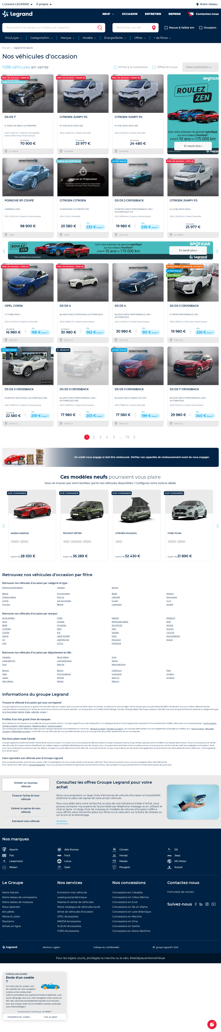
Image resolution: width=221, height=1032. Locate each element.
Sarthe (115, 661)
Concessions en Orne (125, 921)
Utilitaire (61, 587)
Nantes (60, 681)
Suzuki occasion (55, 726)
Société (169, 604)
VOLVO (169, 640)
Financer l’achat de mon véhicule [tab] (25, 797)
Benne (5, 593)
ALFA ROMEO (8, 618)
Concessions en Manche (127, 916)
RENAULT (170, 618)
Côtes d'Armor (8, 661)
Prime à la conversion (133, 67)
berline (21, 712)
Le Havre (170, 678)
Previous (170, 114)
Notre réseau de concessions (19, 897)
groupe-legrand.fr (37, 765)
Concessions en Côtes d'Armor (130, 897)
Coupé (115, 601)
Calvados (6, 657)
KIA (58, 632)
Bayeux (5, 670)
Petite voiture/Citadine (12, 587)
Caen (4, 674)
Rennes (60, 678)
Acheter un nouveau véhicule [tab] (25, 784)
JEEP (59, 629)
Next (215, 114)
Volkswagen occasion (21, 731)
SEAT (168, 622)
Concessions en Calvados (127, 892)
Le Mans (170, 674)
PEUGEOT (116, 640)
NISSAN (115, 632)
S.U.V (168, 601)
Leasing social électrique (72, 897)
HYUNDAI (61, 625)
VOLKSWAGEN (173, 636)
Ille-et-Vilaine (63, 657)
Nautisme (8, 921)
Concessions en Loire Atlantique (131, 911)
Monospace (171, 597)
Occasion (210, 27)
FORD (60, 618)
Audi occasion (197, 729)
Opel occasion (24, 726)
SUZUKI (170, 629)
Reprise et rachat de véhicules (75, 902)
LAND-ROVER (63, 636)
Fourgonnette (63, 593)
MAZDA (115, 618)
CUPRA (5, 632)
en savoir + (62, 821)
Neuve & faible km (181, 27)
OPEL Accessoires (67, 916)
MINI (114, 629)
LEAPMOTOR (63, 640)
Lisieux (5, 678)
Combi (5, 601)
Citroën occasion (10, 726)
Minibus (169, 593)
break (27, 712)
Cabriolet (116, 597)
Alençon (115, 681)
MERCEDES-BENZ (120, 622)
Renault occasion (98, 729)
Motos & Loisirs (11, 916)
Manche (60, 664)
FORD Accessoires (68, 931)
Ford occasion (209, 723)
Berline (60, 604)
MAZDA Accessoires (69, 921)
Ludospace (117, 604)
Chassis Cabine (9, 597)
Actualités (8, 911)
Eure (4, 664)
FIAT (4, 643)
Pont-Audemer (64, 674)
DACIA (5, 636)
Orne (114, 657)
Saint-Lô (115, 678)
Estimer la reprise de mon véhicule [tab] (25, 810)
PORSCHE (116, 643)
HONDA (60, 622)
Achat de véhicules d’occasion (75, 911)
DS (3, 640)
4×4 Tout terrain (10, 712)
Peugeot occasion (115, 729)
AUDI (4, 622)
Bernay (60, 670)
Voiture (115, 587)
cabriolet (35, 712)
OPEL (114, 636)
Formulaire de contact (180, 891)
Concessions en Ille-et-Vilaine (130, 907)
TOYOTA (170, 632)
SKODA (169, 625)
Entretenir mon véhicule (72, 892)
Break (114, 593)
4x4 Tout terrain (64, 601)
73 (127, 437)
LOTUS (60, 643)
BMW (4, 625)
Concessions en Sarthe (126, 926)
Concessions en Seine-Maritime (131, 931)
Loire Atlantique (64, 661)
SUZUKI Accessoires (69, 926)
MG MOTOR (117, 625)
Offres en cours (167, 67)
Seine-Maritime (118, 664)
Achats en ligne (11, 926)
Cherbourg (117, 670)
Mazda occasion (39, 726)
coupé (43, 712)
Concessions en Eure (125, 902)
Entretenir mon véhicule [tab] (26, 821)
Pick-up (60, 597)
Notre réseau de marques (17, 902)
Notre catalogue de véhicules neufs (78, 907)
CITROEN (6, 629)
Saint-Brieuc (7, 681)
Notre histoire (10, 892)
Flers (168, 670)
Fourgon (6, 604)
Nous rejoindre (11, 907)
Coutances (116, 674)
